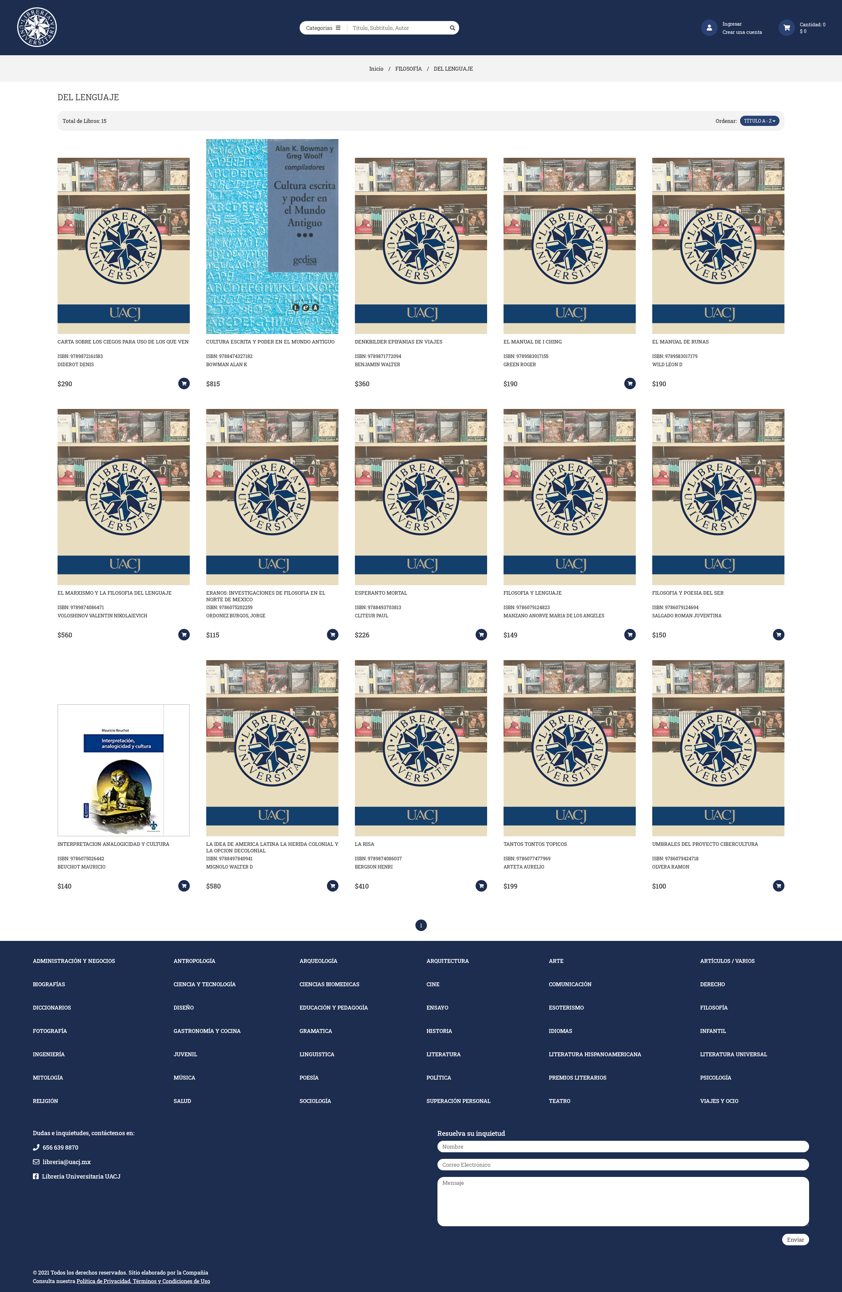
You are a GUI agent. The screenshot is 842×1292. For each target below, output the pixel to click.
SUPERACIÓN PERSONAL (458, 1100)
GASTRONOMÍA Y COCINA (207, 1030)
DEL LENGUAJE (453, 68)
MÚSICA (184, 1077)
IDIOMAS (560, 1030)
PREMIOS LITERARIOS (578, 1077)
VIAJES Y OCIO (719, 1100)
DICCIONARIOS (52, 1007)
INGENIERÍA (49, 1054)
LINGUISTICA (317, 1054)
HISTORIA (439, 1030)
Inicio (376, 68)
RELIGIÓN (45, 1100)
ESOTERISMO (566, 1007)
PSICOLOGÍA (715, 1077)
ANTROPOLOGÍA (194, 960)
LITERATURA (444, 1054)
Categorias (319, 27)
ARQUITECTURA (448, 960)
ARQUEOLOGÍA (318, 960)
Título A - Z (758, 121)
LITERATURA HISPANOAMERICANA (595, 1054)
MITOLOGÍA (48, 1077)
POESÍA (309, 1077)
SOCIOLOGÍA (315, 1100)
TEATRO (559, 1100)
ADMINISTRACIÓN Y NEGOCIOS (74, 960)
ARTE (556, 960)
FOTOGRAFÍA (50, 1030)
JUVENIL (185, 1054)
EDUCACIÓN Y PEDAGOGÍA (334, 1007)
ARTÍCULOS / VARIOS (727, 960)
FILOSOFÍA (408, 68)
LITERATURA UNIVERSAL (733, 1054)
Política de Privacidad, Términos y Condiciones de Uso (143, 1281)
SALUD (182, 1100)
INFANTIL (713, 1030)
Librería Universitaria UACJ (81, 1176)
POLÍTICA (439, 1077)
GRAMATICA (316, 1030)
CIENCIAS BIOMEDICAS (329, 984)
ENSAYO (437, 1007)
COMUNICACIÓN (570, 984)
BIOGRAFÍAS (49, 984)
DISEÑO (184, 1007)
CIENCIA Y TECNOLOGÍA (205, 984)
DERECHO (712, 984)
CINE (433, 984)
